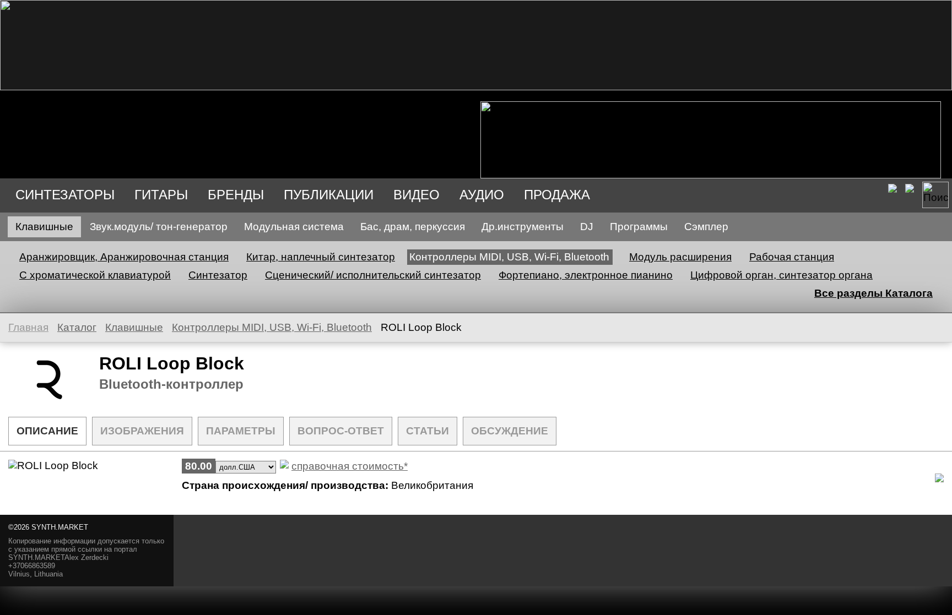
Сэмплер (706, 226)
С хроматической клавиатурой (95, 275)
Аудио (481, 194)
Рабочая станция (791, 257)
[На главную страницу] (476, 86)
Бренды (236, 194)
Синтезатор (217, 275)
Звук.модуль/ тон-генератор (159, 226)
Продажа (557, 194)
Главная (28, 327)
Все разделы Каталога (873, 293)
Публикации (329, 194)
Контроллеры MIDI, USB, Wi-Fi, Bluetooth (509, 257)
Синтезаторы (65, 194)
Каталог (76, 327)
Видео (416, 194)
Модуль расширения (680, 257)
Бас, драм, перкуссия (412, 226)
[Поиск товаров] (935, 195)
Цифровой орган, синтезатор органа (781, 275)
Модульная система (294, 226)
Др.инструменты (523, 226)
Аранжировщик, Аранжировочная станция (124, 257)
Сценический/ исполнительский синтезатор (373, 275)
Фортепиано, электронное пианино (586, 275)
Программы (639, 226)
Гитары (161, 194)
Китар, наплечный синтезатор (320, 257)
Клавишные (44, 226)
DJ (586, 226)
